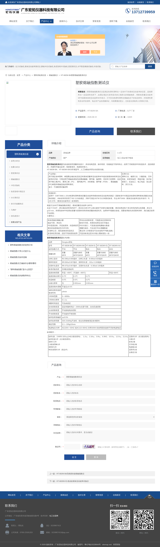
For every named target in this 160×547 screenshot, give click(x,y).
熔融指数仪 (53, 75)
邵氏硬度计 (15, 216)
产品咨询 (94, 131)
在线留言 (140, 2)
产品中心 (45, 21)
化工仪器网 (53, 516)
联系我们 (150, 2)
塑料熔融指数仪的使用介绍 (21, 245)
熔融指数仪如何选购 (18, 257)
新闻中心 (63, 21)
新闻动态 (64, 495)
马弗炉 (13, 210)
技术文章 (80, 21)
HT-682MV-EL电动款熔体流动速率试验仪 (72, 481)
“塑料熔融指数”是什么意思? (21, 269)
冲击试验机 (15, 185)
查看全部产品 (16, 222)
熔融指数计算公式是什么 (20, 251)
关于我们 (30, 21)
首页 (19, 75)
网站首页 (13, 21)
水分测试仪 (15, 198)
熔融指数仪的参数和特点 (20, 275)
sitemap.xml (107, 545)
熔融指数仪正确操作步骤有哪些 (23, 263)
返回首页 (131, 2)
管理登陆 (116, 545)
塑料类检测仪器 (40, 75)
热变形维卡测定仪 (18, 191)
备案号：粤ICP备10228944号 (89, 545)
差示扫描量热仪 (17, 204)
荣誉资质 (97, 21)
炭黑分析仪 (15, 161)
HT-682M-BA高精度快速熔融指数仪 (70, 474)
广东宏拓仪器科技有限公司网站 (27, 2)
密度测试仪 (15, 173)
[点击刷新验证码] (89, 447)
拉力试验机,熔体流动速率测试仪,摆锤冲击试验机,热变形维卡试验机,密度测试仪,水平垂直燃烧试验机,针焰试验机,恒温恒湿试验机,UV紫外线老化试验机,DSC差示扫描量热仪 (82, 66)
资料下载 (113, 21)
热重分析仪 (15, 167)
